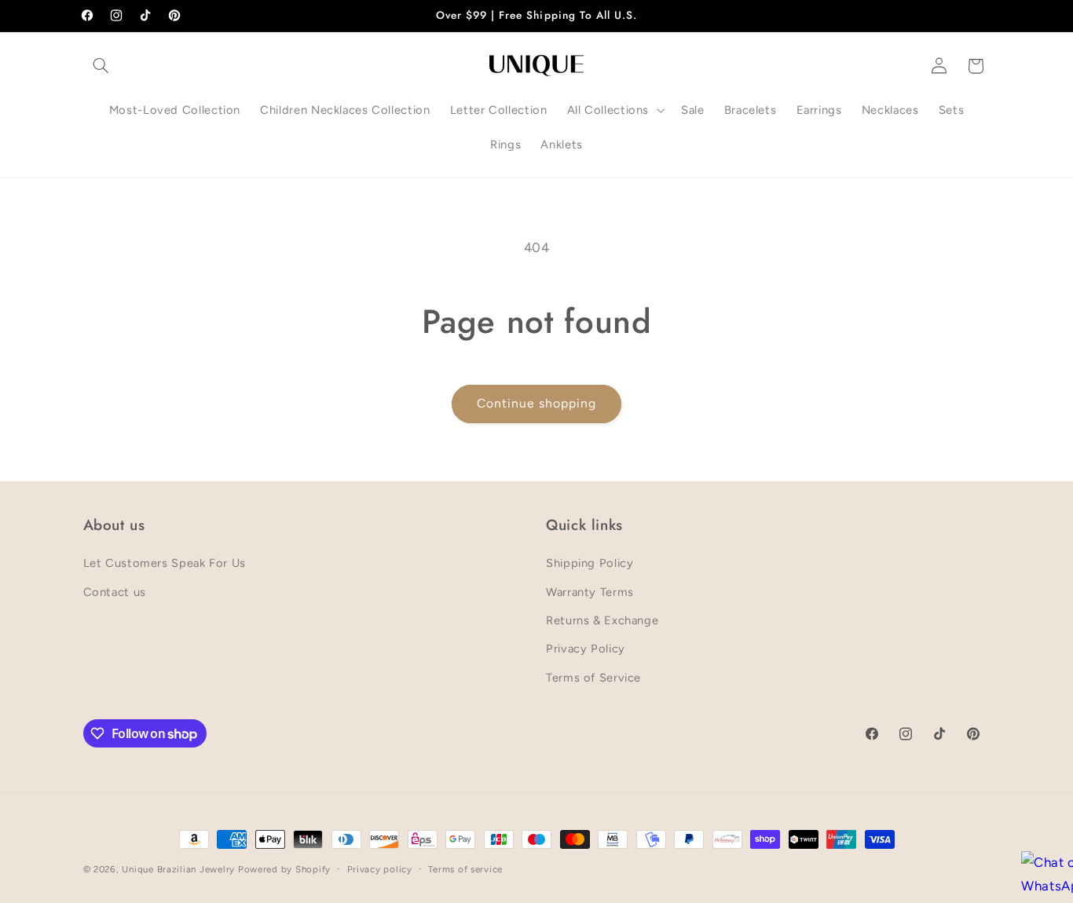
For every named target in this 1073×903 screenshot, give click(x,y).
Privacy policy (379, 869)
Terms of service (465, 869)
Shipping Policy (589, 563)
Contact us (114, 592)
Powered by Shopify (284, 869)
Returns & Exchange (602, 620)
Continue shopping (537, 403)
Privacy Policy (585, 649)
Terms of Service (593, 678)
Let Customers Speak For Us (164, 563)
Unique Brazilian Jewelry (179, 869)
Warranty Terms (590, 592)
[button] (101, 66)
